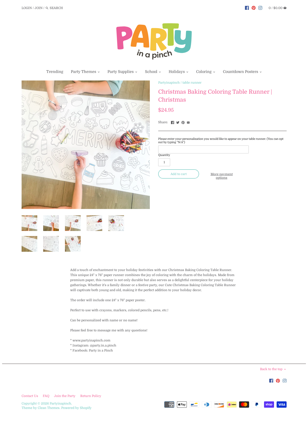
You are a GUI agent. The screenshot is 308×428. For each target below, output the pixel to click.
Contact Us (30, 396)
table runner (192, 82)
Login (27, 8)
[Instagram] (260, 8)
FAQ (46, 396)
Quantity (164, 155)
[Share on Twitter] (177, 122)
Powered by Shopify (76, 408)
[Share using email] (188, 122)
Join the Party (64, 396)
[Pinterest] (254, 8)
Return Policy (90, 396)
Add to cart (179, 174)
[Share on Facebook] (172, 122)
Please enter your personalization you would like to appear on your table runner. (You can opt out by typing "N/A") (220, 140)
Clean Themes (49, 408)
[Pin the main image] (183, 122)
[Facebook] (247, 8)
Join (39, 8)
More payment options (222, 175)
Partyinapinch (169, 82)
